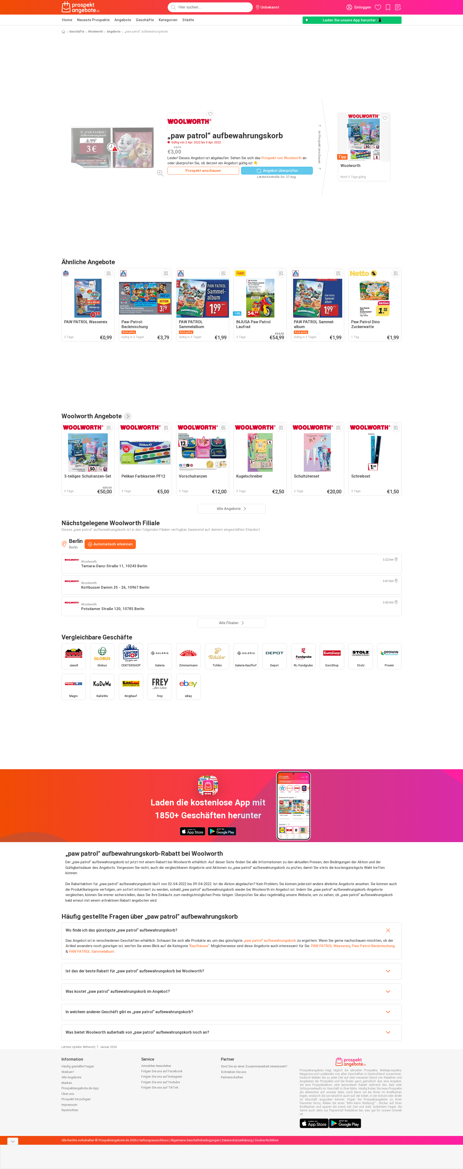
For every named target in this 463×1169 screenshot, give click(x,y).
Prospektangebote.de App (80, 1088)
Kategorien (168, 20)
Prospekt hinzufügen (76, 1099)
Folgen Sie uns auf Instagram (161, 1076)
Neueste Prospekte (93, 20)
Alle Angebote (71, 1077)
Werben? (67, 1072)
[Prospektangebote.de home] (80, 7)
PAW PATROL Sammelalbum (91, 951)
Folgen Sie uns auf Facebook (162, 1071)
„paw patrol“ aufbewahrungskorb (270, 940)
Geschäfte (145, 20)
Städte (188, 20)
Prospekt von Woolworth (282, 158)
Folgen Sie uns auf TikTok (159, 1087)
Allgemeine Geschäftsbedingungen (195, 1140)
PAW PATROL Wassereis (330, 946)
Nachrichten (69, 1110)
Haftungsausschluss (153, 1140)
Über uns (67, 1094)
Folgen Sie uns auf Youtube (160, 1082)
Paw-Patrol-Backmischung (373, 946)
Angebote (122, 20)
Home (67, 20)
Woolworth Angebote (91, 416)
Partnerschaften (232, 1077)
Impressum (69, 1105)
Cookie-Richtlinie (266, 1140)
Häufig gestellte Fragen (77, 1066)
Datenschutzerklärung (237, 1140)
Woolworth (95, 31)
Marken (66, 1083)
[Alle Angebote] (127, 416)
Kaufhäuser (199, 946)
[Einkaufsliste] (398, 7)
